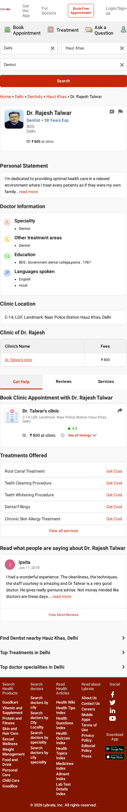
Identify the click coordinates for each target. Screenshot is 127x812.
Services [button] (106, 381)
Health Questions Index (64, 723)
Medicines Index (65, 766)
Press (87, 756)
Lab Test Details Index (63, 789)
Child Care (10, 780)
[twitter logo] (112, 704)
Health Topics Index (61, 753)
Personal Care (9, 772)
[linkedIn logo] (112, 712)
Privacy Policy (88, 737)
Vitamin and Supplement (12, 710)
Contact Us (91, 703)
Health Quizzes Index (63, 738)
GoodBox (10, 786)
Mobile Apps (87, 717)
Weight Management (13, 751)
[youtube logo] (112, 720)
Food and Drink (10, 762)
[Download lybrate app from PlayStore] (115, 750)
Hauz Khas (56, 96)
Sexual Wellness (10, 741)
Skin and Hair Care (10, 731)
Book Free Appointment (81, 11)
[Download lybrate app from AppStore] (115, 758)
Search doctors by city (39, 703)
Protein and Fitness (12, 720)
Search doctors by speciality (39, 737)
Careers (88, 709)
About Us (89, 698)
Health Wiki (65, 702)
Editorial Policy (88, 748)
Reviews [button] (63, 381)
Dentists (35, 96)
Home (5, 96)
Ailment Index (62, 776)
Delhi (19, 96)
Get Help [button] (21, 381)
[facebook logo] (112, 696)
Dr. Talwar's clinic (18, 360)
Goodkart (10, 702)
